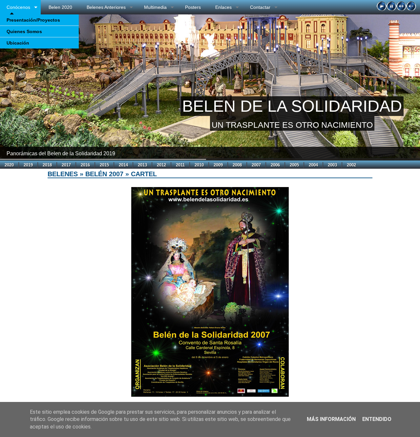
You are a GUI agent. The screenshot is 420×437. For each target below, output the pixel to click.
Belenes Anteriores (106, 7)
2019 (28, 164)
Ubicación (18, 43)
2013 (142, 164)
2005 (294, 164)
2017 (66, 164)
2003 (332, 164)
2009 (218, 164)
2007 (256, 164)
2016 (85, 164)
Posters (193, 7)
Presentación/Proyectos (33, 20)
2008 (237, 164)
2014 (123, 164)
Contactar (260, 7)
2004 (313, 164)
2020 (9, 164)
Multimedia (155, 7)
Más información (331, 419)
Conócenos (18, 7)
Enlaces (223, 7)
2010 (199, 164)
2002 (351, 164)
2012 (161, 164)
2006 (275, 164)
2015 (104, 164)
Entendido (376, 419)
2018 (47, 164)
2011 (180, 164)
